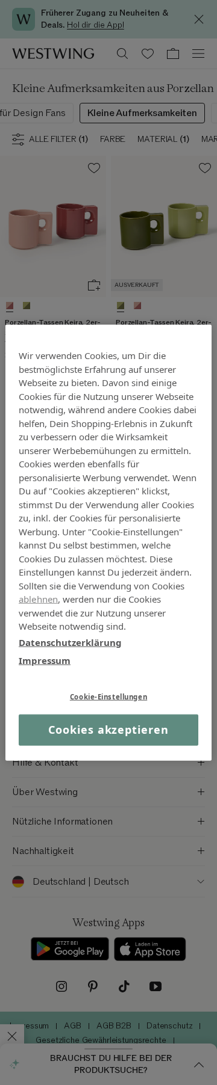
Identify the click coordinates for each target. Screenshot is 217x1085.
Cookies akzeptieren (108, 729)
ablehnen (38, 599)
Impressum (45, 660)
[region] (108, 543)
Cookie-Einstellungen (108, 696)
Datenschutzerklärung (70, 642)
